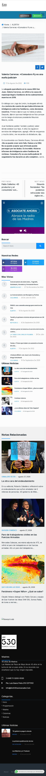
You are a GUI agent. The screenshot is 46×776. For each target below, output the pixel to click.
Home (6, 25)
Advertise (14, 772)
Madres (6, 709)
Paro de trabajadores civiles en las (26, 378)
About (6, 772)
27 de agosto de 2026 (26, 371)
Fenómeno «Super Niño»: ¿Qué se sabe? (28, 388)
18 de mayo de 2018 (25, 734)
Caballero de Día (9, 477)
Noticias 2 (14, 322)
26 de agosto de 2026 (27, 391)
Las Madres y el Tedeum (21, 751)
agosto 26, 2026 (29, 587)
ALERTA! (15, 25)
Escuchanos (25, 16)
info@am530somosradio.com (18, 688)
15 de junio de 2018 (25, 754)
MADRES (14, 734)
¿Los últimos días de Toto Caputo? (26, 408)
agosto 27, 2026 (24, 477)
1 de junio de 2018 (29, 744)
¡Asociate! (37, 16)
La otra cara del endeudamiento (25, 368)
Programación (8, 706)
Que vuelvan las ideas (11, 587)
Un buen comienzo (9, 530)
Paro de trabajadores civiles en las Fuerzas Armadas (19, 536)
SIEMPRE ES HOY (15, 287)
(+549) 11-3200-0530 (15, 678)
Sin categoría (16, 744)
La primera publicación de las (22, 741)
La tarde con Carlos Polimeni (21, 334)
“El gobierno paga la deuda (21, 731)
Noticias (6, 717)
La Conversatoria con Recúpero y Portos (24, 295)
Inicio (5, 702)
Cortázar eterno (20, 398)
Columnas (14, 298)
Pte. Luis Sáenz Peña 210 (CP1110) (19, 683)
